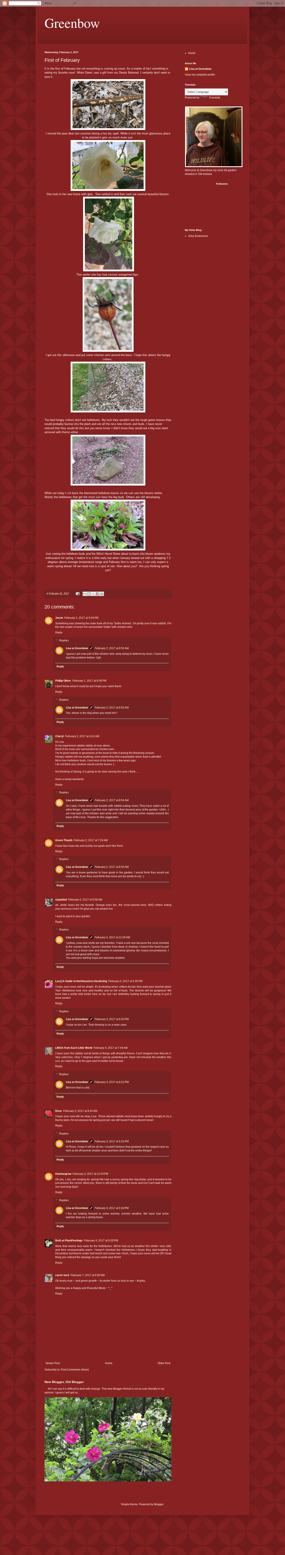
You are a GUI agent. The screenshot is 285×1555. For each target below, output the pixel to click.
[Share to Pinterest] (102, 594)
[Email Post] (77, 593)
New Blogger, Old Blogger (64, 1382)
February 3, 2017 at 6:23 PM (112, 1208)
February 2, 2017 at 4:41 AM (82, 736)
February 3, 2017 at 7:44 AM (111, 1047)
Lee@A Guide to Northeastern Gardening (81, 981)
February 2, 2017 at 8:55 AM (112, 867)
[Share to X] (93, 594)
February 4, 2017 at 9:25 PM (101, 1240)
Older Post (164, 1363)
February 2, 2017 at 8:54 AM (112, 800)
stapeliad (61, 899)
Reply (58, 632)
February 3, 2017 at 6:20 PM (112, 1019)
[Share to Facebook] (97, 594)
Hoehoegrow (63, 1173)
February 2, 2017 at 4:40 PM (125, 981)
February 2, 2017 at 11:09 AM (112, 937)
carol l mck (62, 1275)
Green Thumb (63, 840)
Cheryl (59, 736)
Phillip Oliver (63, 680)
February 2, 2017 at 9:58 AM (85, 899)
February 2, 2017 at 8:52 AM (112, 648)
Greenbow (72, 23)
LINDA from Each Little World (73, 1047)
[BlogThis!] (89, 594)
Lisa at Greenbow (77, 648)
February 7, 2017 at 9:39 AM (88, 1275)
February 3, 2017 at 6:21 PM (112, 1082)
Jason (59, 617)
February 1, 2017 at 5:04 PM (81, 617)
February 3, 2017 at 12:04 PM (90, 1173)
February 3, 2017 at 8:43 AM (80, 1111)
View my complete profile (200, 74)
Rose (58, 1111)
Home (108, 1363)
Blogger (158, 1504)
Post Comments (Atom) (75, 1369)
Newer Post (53, 1363)
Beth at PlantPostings (69, 1240)
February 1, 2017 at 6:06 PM (89, 680)
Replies (64, 640)
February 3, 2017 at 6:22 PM (112, 1141)
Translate (214, 97)
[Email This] (85, 594)
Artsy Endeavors (198, 236)
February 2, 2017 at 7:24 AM (91, 840)
